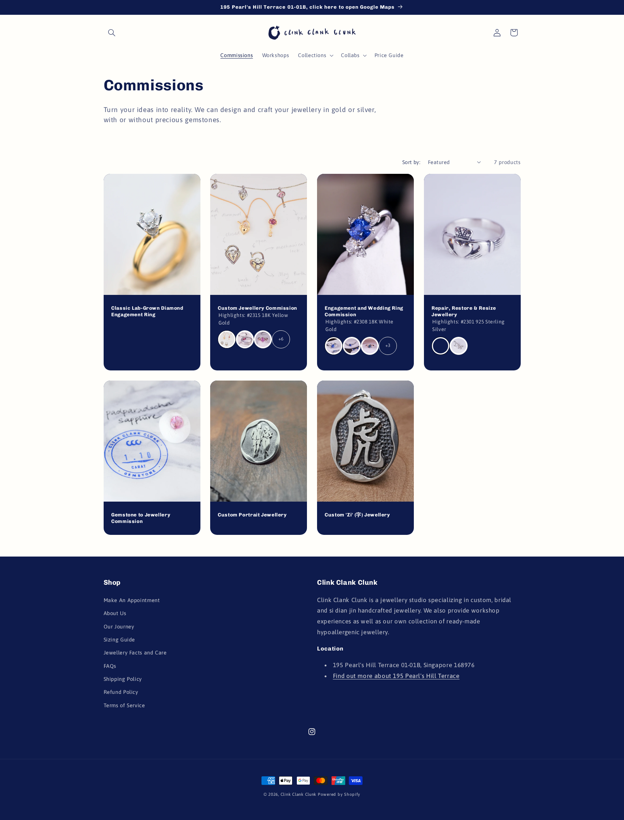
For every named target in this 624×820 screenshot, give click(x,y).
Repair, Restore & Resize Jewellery (464, 311)
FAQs (110, 666)
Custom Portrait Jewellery (252, 515)
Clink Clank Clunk (299, 794)
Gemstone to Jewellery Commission (140, 518)
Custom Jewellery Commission (257, 308)
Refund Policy (121, 692)
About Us (115, 613)
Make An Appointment (132, 600)
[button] (112, 32)
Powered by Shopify (339, 794)
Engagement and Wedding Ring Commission (364, 311)
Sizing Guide (119, 639)
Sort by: (411, 162)
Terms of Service (124, 705)
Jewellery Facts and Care (135, 652)
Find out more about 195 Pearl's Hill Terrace (396, 675)
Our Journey (119, 626)
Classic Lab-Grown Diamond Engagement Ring (147, 311)
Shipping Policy (123, 679)
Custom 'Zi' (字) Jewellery (357, 515)
